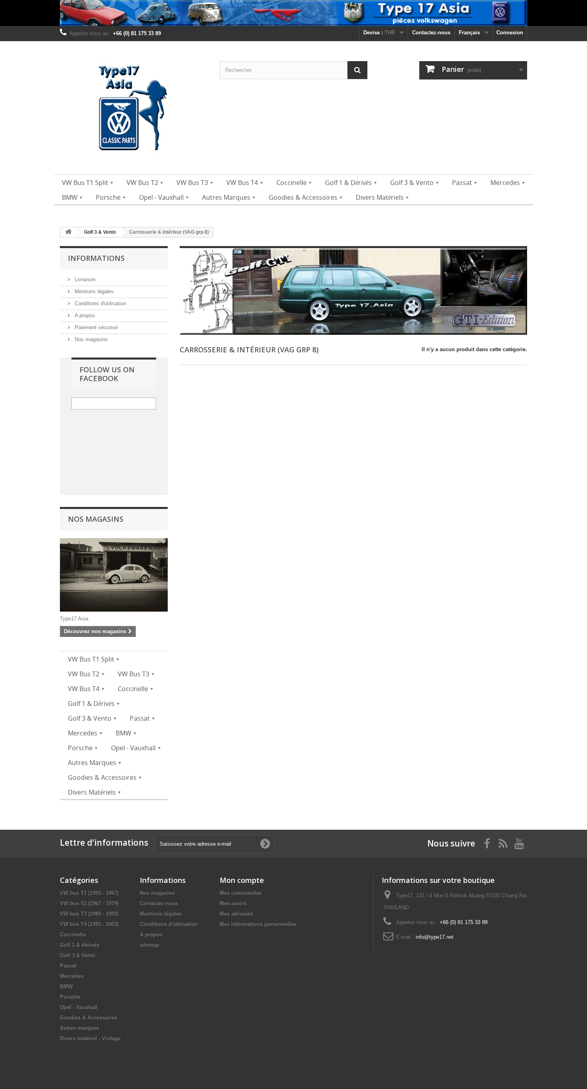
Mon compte (242, 880)
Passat (68, 966)
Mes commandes (241, 893)
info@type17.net (435, 937)
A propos (84, 315)
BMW (66, 987)
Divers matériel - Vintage (90, 1038)
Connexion (509, 33)
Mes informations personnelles (258, 924)
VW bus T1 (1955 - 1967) (89, 893)
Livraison (84, 279)
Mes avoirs (233, 903)
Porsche (70, 997)
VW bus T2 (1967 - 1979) (89, 903)
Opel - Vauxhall (78, 1007)
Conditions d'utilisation (99, 303)
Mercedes (71, 976)
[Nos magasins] (114, 575)
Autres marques (79, 1028)
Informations (96, 258)
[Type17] (134, 109)
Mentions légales (93, 291)
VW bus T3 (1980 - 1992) (89, 914)
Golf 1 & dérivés (79, 945)
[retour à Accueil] (68, 232)
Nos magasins (90, 339)
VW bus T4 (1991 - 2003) (89, 924)
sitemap (149, 945)
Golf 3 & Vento (77, 955)
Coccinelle (73, 935)
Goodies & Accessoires (88, 1018)
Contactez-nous (431, 33)
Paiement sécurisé (95, 327)
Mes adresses (236, 914)
